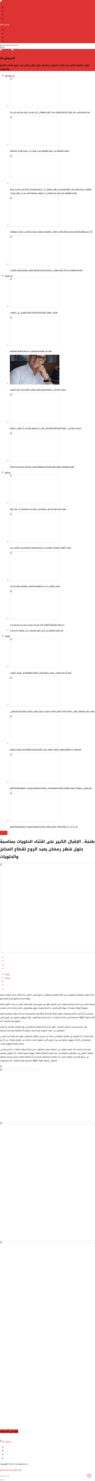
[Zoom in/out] (8, 1476)
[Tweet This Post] (50, 961)
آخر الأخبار (8, 11)
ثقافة (7, 19)
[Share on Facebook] (50, 957)
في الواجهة (10, 7)
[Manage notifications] (89, 1476)
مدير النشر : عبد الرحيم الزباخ (10, 1470)
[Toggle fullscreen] (6, 1476)
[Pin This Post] (50, 965)
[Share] (3, 1476)
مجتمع (8, 15)
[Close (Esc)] (1, 1476)
